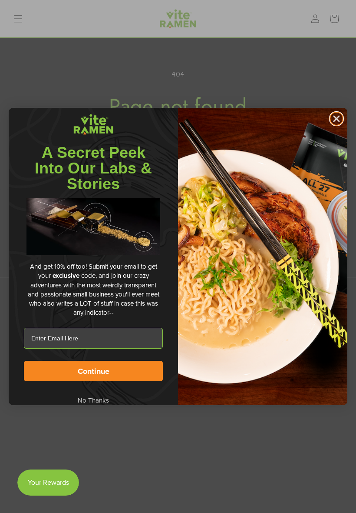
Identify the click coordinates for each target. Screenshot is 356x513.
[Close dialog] (336, 118)
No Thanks (93, 400)
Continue (93, 371)
